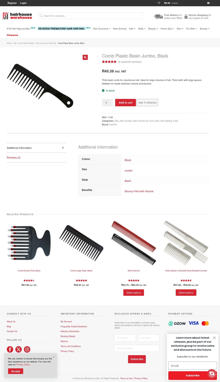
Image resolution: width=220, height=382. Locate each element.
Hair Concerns (100, 28)
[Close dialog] (214, 338)
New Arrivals (120, 28)
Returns (64, 341)
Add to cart (125, 102)
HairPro (113, 124)
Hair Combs (126, 120)
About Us (11, 321)
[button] (85, 57)
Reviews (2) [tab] (13, 157)
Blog (9, 326)
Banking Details (68, 336)
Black (128, 160)
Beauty (152, 28)
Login (23, 2)
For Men (190, 28)
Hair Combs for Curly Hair (46, 43)
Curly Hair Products (26, 43)
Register (12, 2)
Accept (15, 371)
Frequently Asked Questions (74, 326)
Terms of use (126, 378)
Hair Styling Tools (169, 120)
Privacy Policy (67, 351)
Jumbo (128, 170)
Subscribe (137, 359)
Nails (140, 28)
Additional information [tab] (19, 148)
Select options (134, 292)
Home (9, 43)
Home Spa (166, 28)
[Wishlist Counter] (160, 3)
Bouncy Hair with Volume (139, 191)
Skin (179, 28)
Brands (203, 28)
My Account (66, 321)
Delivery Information (70, 331)
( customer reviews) (130, 62)
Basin (128, 181)
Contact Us (12, 331)
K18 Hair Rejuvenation (21, 28)
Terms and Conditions (71, 346)
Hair (131, 28)
